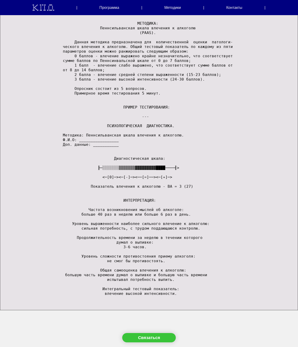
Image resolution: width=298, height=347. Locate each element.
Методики (172, 8)
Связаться (149, 337)
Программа (109, 8)
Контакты (234, 8)
